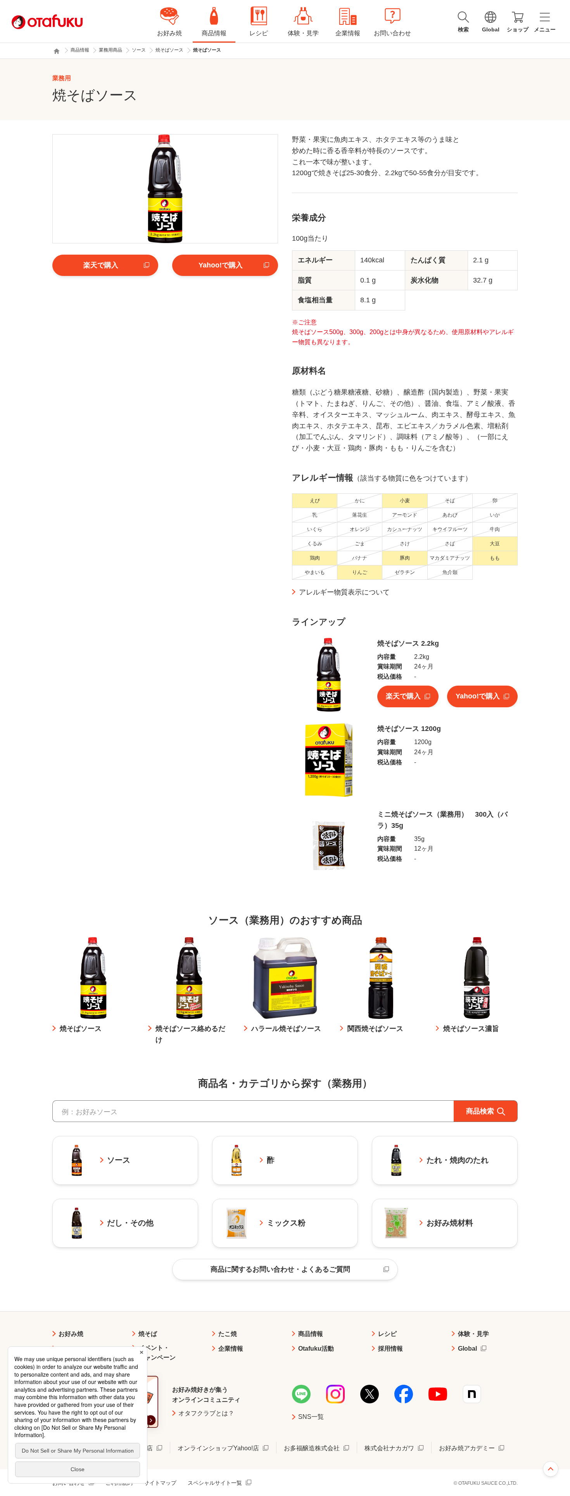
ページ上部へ (550, 1469)
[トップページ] (56, 51)
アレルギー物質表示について (344, 592)
